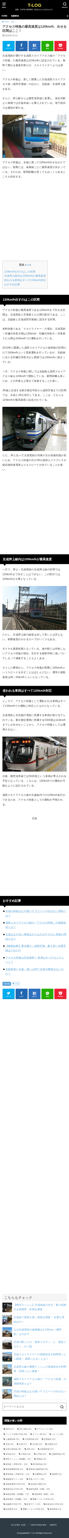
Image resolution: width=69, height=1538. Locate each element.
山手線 (41, 1454)
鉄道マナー (33, 1504)
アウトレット (44, 1429)
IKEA (10, 1429)
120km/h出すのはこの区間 (19, 271)
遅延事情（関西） (44, 1494)
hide (28, 265)
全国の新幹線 (13, 1449)
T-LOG (34, 5)
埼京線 (10, 1454)
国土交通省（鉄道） (19, 1525)
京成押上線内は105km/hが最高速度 (25, 275)
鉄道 (8, 984)
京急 (9, 1444)
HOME (4, 16)
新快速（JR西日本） (16, 1464)
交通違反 (50, 1439)
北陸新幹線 (47, 1449)
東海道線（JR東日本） (17, 1474)
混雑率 (57, 1474)
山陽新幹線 (58, 1454)
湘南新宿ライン (14, 1479)
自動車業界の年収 (15, 1484)
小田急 (26, 1454)
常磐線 (41, 1459)
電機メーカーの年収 (33, 1509)
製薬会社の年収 (14, 1489)
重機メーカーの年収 (43, 1499)
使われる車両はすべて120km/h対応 (25, 280)
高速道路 (55, 1509)
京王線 (37, 1444)
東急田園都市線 (14, 1469)
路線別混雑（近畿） (39, 1489)
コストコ (57, 1434)
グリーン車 (39, 1434)
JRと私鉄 (25, 1429)
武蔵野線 (41, 1474)
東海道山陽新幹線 (38, 1469)
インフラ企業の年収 (16, 1434)
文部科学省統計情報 (38, 1525)
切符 (30, 1449)
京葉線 (52, 1444)
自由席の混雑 (38, 1484)
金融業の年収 (13, 1504)
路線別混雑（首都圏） (17, 1494)
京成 (17, 984)
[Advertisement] (34, 219)
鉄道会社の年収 (54, 1504)
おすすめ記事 (12, 284)
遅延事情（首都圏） (16, 1499)
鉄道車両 (11, 1509)
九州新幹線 (31, 1439)
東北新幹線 (40, 1464)
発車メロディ (36, 1479)
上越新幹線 (12, 1439)
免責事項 (15, 16)
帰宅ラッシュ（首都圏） (18, 1459)
